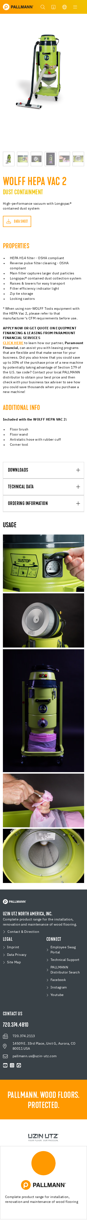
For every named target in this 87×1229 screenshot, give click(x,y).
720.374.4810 (16, 1025)
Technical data (21, 487)
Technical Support (65, 960)
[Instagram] (12, 1065)
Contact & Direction (23, 932)
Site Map (14, 962)
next (81, 82)
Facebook (58, 980)
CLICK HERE (13, 343)
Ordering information (28, 503)
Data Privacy (17, 955)
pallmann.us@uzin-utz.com (35, 1056)
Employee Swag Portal (63, 950)
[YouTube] (5, 1065)
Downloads (18, 470)
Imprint (13, 947)
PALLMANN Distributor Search (65, 970)
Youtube (57, 995)
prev (5, 82)
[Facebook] (18, 1065)
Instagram (59, 987)
